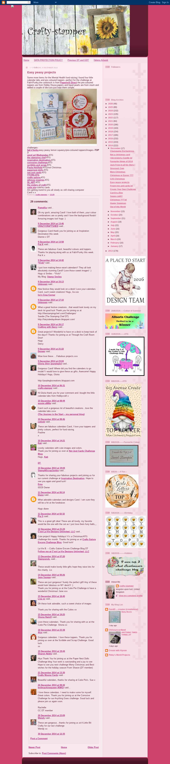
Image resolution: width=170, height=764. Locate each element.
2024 (110, 111)
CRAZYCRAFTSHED (48, 226)
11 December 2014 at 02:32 (51, 514)
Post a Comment (38, 738)
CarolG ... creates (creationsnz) (123, 609)
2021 (110, 121)
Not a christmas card (120, 154)
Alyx (40, 632)
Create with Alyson (118, 650)
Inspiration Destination (73, 478)
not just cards (34, 172)
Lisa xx (41, 599)
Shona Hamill (45, 617)
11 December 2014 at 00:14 (51, 492)
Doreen (41, 351)
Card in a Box (116, 193)
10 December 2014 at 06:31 (51, 385)
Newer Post (34, 747)
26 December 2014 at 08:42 (51, 685)
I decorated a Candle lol (121, 158)
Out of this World (118, 207)
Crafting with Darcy (47, 327)
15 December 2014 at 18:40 (51, 596)
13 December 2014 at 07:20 (51, 556)
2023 (110, 114)
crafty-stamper (45, 388)
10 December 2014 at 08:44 (51, 401)
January (115, 246)
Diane (41, 495)
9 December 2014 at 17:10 (51, 300)
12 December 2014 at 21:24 (51, 529)
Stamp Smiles (54, 276)
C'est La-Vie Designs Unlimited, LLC (56, 531)
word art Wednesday (37, 155)
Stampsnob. (44, 559)
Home (26, 60)
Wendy (41, 718)
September (116, 218)
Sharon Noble (45, 653)
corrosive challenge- (37, 162)
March (114, 239)
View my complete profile (131, 596)
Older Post (93, 747)
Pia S (40, 516)
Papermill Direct (68, 82)
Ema (40, 484)
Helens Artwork (101, 60)
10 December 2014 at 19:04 (51, 468)
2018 (110, 131)
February (115, 243)
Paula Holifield (34, 167)
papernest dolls (35, 170)
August (114, 222)
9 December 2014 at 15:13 (51, 281)
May (113, 232)
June (113, 229)
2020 (110, 124)
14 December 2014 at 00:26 (51, 575)
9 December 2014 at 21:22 (51, 349)
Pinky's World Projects (119, 655)
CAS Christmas (117, 179)
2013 (110, 251)
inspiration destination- (39, 160)
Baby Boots (127, 612)
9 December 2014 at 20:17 (51, 324)
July (113, 225)
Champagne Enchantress (122, 151)
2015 (110, 142)
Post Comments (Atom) (54, 753)
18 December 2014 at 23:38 (51, 630)
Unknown (42, 284)
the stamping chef (36, 157)
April (113, 236)
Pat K (40, 244)
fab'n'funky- (33, 150)
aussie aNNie (44, 403)
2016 (110, 138)
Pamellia (42, 207)
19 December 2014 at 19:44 (51, 651)
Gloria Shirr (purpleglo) (50, 363)
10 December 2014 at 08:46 (51, 419)
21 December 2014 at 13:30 (51, 672)
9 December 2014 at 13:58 (51, 242)
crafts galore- (34, 177)
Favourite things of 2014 (121, 161)
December (116, 148)
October (115, 215)
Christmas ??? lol (118, 200)
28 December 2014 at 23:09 (51, 715)
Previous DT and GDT (78, 60)
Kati (40, 443)
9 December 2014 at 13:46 (51, 223)
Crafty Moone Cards (48, 675)
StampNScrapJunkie (48, 470)
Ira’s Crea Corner (46, 295)
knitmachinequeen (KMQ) (51, 687)
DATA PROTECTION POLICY (48, 60)
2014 (110, 145)
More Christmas (117, 172)
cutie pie (31, 187)
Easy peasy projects (119, 182)
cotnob (41, 421)
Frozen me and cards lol (121, 186)
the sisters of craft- (36, 185)
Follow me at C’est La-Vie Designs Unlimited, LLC (63, 551)
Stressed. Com (117, 168)
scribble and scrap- (37, 165)
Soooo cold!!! (116, 196)
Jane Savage (44, 577)
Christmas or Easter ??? (121, 175)
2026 (110, 104)
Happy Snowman (118, 203)
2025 (110, 107)
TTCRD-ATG (33, 175)
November (116, 211)
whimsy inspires (35, 180)
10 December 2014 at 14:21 (51, 440)
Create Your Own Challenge (123, 189)
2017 (110, 135)
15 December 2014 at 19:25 (51, 614)
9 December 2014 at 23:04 (51, 361)
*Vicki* (41, 263)
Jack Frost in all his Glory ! (122, 165)
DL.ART (31, 182)
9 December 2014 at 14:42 (51, 260)
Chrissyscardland (117, 630)
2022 (110, 117)
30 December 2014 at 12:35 (51, 734)
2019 (110, 128)
